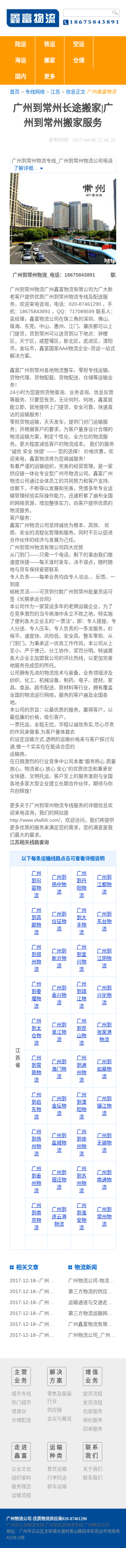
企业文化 (21, 1469)
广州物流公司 (96, 1525)
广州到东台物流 (104, 921)
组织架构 (21, 1478)
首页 (15, 92)
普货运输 (57, 1469)
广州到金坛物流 (59, 1106)
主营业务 (21, 1376)
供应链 (54, 1410)
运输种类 (57, 1451)
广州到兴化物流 (104, 995)
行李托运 (57, 1478)
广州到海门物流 (59, 1069)
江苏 (55, 92)
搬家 (49, 60)
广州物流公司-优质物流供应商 (34, 1518)
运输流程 (21, 1495)
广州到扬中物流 (59, 884)
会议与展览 (59, 1418)
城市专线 (21, 1394)
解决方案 (57, 1376)
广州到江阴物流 (104, 958)
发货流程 (93, 1402)
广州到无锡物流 (104, 1143)
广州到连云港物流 (59, 1216)
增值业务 (92, 1376)
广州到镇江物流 (104, 1106)
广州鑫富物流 (101, 92)
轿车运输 (57, 1486)
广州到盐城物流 (59, 1143)
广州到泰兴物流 (59, 995)
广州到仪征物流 (59, 921)
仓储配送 (21, 1420)
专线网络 (35, 92)
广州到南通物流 (104, 1179)
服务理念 (21, 1486)
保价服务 (93, 1420)
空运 (78, 44)
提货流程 (93, 1394)
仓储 (78, 60)
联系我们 (92, 1451)
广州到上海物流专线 (25, 1525)
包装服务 (93, 1411)
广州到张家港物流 (104, 1032)
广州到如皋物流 (104, 1069)
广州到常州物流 (104, 1216)
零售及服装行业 (59, 1397)
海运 (20, 60)
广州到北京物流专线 (64, 1525)
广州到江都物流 (104, 884)
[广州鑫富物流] (32, 18)
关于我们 (93, 1469)
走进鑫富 (21, 1451)
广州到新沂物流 (59, 958)
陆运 (20, 44)
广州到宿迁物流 (59, 1179)
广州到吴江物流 (59, 1032)
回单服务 (93, 1429)
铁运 (49, 44)
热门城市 (21, 1402)
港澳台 (19, 1411)
